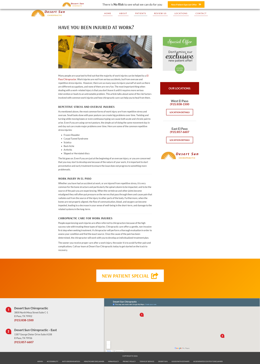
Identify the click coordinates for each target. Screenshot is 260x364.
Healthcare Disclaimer (94, 361)
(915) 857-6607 (179, 132)
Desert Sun (163, 361)
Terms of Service (147, 361)
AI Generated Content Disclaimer (208, 361)
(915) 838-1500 (179, 104)
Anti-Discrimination (71, 361)
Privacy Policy (129, 361)
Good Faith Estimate (180, 361)
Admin (40, 361)
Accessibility (52, 361)
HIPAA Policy (113, 361)
